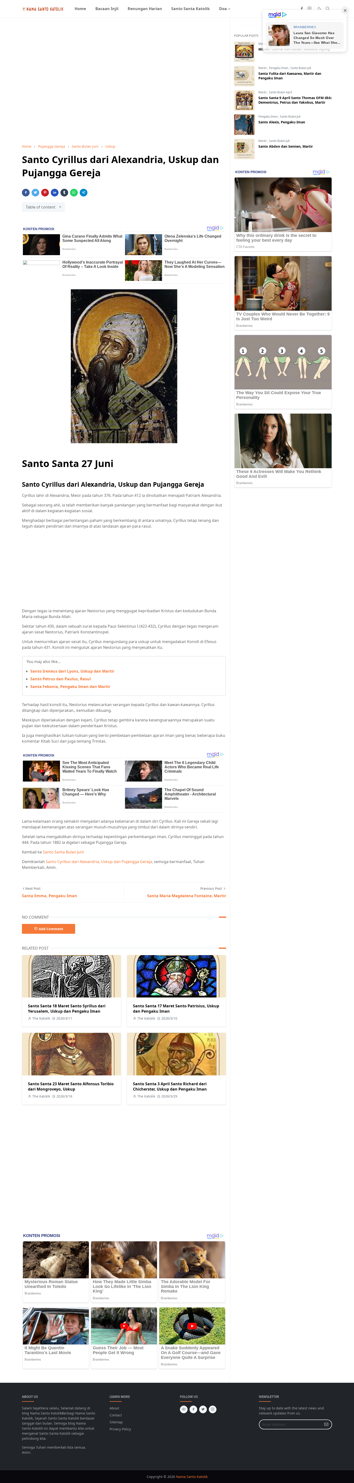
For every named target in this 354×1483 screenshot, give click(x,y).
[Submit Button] (326, 1424)
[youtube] (184, 1409)
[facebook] (302, 9)
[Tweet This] (35, 192)
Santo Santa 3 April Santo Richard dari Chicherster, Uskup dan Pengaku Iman (170, 1086)
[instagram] (309, 9)
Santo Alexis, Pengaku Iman (281, 122)
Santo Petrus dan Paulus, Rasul (60, 679)
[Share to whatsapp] (74, 192)
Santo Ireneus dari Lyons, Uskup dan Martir (72, 671)
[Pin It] (45, 192)
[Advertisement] (124, 568)
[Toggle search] (327, 8)
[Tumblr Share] (64, 192)
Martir (263, 68)
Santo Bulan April (280, 92)
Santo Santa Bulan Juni (63, 852)
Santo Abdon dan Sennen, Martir (285, 146)
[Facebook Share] (26, 192)
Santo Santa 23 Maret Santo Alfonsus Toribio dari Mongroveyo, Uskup (71, 1086)
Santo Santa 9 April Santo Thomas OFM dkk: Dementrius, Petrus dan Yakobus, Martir (295, 100)
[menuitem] (80, 8)
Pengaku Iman (279, 68)
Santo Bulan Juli (300, 68)
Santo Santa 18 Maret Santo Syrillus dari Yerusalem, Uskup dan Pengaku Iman (66, 1008)
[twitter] (203, 1409)
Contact (116, 1415)
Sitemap (116, 1422)
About (114, 1408)
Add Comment (51, 929)
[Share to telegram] (83, 192)
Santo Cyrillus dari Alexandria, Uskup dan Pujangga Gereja (99, 861)
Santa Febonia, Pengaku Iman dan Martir (70, 686)
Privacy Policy (120, 1429)
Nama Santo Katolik (192, 1476)
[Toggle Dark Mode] (319, 9)
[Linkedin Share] (55, 192)
